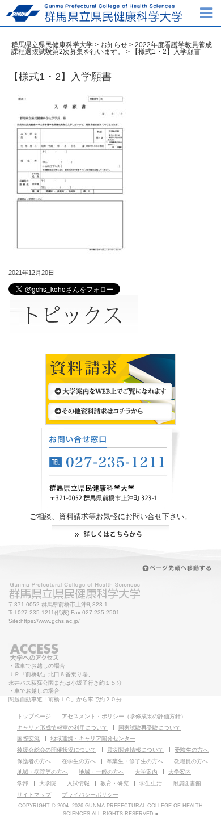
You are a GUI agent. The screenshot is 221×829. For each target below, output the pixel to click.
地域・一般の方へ (101, 772)
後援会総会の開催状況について (56, 750)
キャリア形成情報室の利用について (62, 728)
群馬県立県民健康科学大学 (52, 45)
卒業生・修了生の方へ (135, 761)
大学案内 (146, 772)
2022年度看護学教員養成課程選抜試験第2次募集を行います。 (111, 48)
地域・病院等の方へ (42, 772)
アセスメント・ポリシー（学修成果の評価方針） (124, 716)
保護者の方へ (34, 761)
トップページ (34, 716)
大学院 (47, 783)
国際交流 (28, 738)
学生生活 (150, 783)
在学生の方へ (79, 761)
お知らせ (114, 45)
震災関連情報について (135, 750)
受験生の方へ (192, 750)
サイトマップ (34, 795)
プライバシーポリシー (90, 795)
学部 (22, 783)
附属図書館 (187, 783)
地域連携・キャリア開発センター (92, 738)
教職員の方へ (191, 761)
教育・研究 (114, 783)
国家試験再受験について (149, 728)
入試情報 (78, 783)
